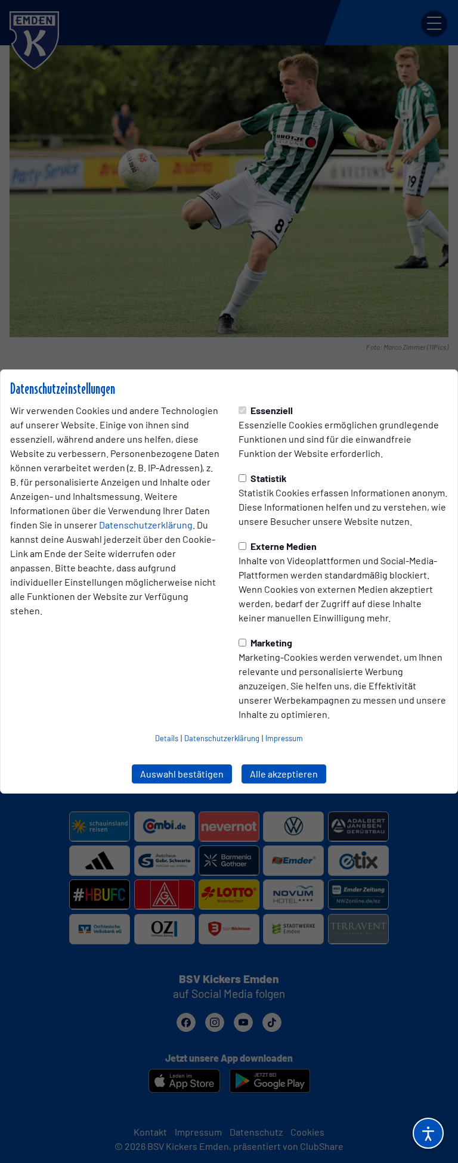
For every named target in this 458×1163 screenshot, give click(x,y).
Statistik (268, 478)
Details (166, 738)
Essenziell (271, 410)
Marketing (270, 642)
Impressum (284, 738)
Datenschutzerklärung (146, 524)
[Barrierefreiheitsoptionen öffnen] (428, 1133)
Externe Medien (283, 546)
